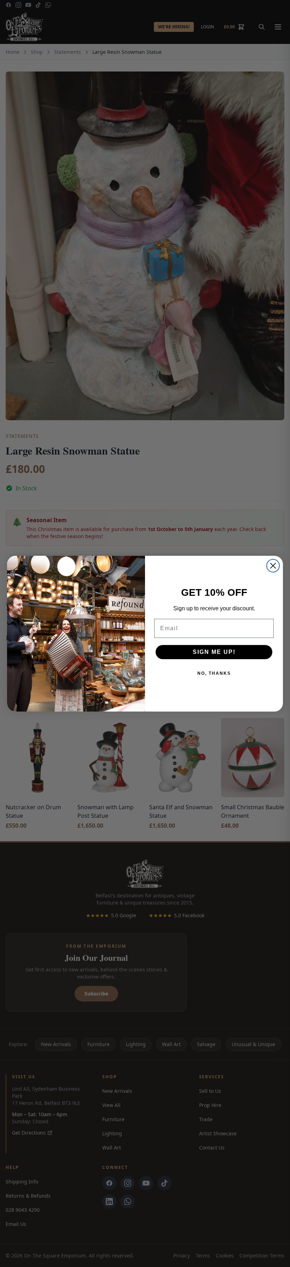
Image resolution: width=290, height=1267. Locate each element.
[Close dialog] (273, 565)
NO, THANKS (214, 673)
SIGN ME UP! (214, 652)
